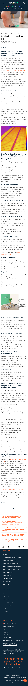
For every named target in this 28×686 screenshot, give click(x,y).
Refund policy (15, 682)
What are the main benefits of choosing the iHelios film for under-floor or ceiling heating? (13, 529)
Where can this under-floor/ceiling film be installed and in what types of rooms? (13, 535)
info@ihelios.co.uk (18, 640)
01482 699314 (8, 637)
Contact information (9, 677)
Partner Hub (6, 584)
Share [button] (4, 47)
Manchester (14, 651)
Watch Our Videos (7, 578)
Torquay (21, 651)
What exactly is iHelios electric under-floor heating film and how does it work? (13, 540)
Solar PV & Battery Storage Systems (12, 602)
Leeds (9, 651)
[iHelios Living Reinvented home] (14, 3)
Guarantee (5, 614)
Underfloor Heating (7, 596)
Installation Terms (7, 608)
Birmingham (10, 649)
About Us (5, 554)
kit (4, 461)
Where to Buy (6, 593)
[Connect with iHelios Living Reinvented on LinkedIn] (17, 42)
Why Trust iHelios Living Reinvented (12, 557)
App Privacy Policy (7, 605)
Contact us (21, 489)
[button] (3, 3)
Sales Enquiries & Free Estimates (11, 569)
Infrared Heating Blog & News (10, 560)
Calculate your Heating (8, 489)
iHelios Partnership (7, 581)
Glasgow (21, 649)
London (5, 651)
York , (4, 653)
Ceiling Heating (6, 599)
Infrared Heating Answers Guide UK (11, 563)
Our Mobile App (6, 611)
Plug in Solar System (8, 572)
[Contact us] (25, 680)
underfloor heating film (18, 459)
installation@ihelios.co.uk (10, 644)
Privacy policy (9, 680)
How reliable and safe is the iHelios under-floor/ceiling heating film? (11, 517)
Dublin (17, 649)
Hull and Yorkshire (11, 653)
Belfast (5, 649)
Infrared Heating (7, 575)
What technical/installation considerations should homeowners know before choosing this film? (12, 523)
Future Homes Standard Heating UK (12, 566)
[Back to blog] (14, 508)
